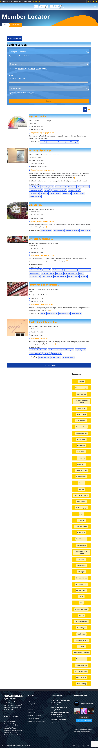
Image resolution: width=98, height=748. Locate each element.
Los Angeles (22, 68)
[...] (49, 138)
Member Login (36, 1)
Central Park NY (41, 68)
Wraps (33, 56)
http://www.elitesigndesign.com (42, 255)
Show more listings (49, 365)
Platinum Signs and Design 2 (44, 284)
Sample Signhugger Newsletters (36, 721)
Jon (33, 93)
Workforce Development (34, 715)
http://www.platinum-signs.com (42, 304)
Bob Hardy (27, 93)
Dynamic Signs (31, 713)
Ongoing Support (32, 701)
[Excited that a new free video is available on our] (91, 711)
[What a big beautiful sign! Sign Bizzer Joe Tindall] (77, 711)
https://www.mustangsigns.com (42, 170)
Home (5, 24)
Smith (20, 93)
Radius (11, 76)
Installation (26, 56)
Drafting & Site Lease (33, 704)
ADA (19, 56)
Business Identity (32, 707)
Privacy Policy (27, 745)
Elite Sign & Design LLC (41, 238)
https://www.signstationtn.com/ (42, 221)
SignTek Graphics (38, 116)
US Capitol (31, 68)
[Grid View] (89, 109)
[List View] (85, 109)
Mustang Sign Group (40, 150)
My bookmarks (15, 38)
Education (30, 710)
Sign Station (35, 204)
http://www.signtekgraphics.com (42, 133)
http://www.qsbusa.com (39, 338)
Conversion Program (33, 718)
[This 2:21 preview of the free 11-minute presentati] (84, 711)
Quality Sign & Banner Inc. (43, 321)
